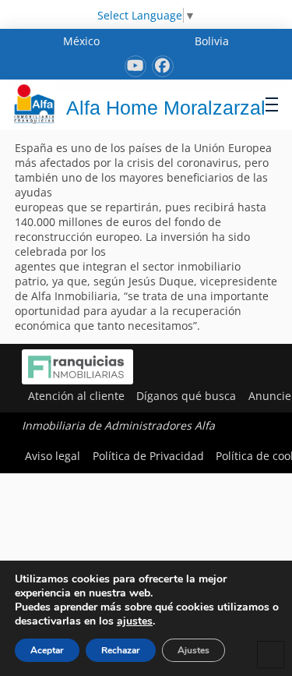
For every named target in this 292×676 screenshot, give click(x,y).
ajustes (135, 621)
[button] (272, 104)
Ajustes (193, 650)
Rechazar (120, 650)
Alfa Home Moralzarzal (166, 108)
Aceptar (47, 650)
